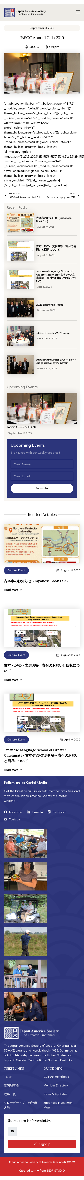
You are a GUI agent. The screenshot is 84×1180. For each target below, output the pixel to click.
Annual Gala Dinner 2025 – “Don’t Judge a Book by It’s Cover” (56, 361)
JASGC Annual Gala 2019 (21, 427)
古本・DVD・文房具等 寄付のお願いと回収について (56, 248)
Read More (11, 590)
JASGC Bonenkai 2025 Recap (53, 333)
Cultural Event (16, 570)
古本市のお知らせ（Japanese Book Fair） (54, 219)
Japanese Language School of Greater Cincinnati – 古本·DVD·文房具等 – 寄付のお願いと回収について (56, 276)
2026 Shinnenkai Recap (49, 304)
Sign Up (44, 1144)
